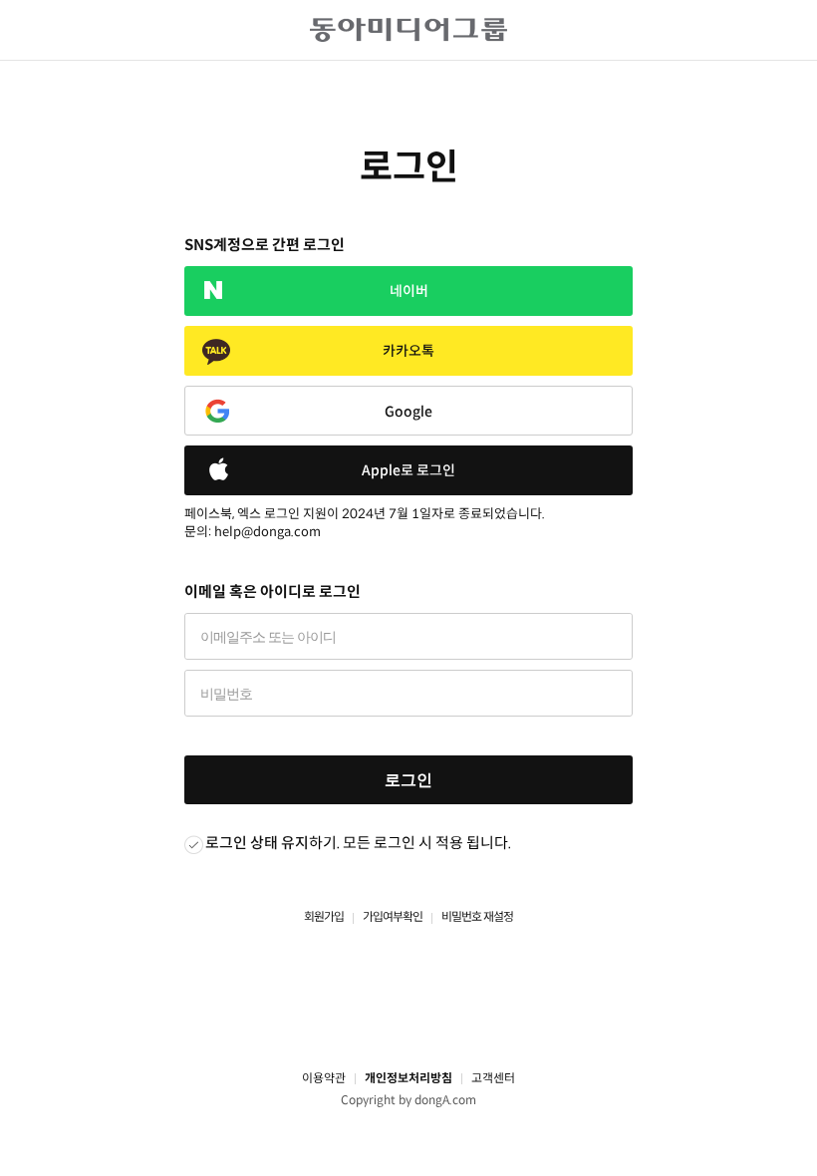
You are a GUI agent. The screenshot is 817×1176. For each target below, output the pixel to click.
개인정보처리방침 (408, 1077)
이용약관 (324, 1077)
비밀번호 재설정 (477, 916)
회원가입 (324, 916)
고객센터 (493, 1077)
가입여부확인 (392, 916)
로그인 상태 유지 (257, 842)
